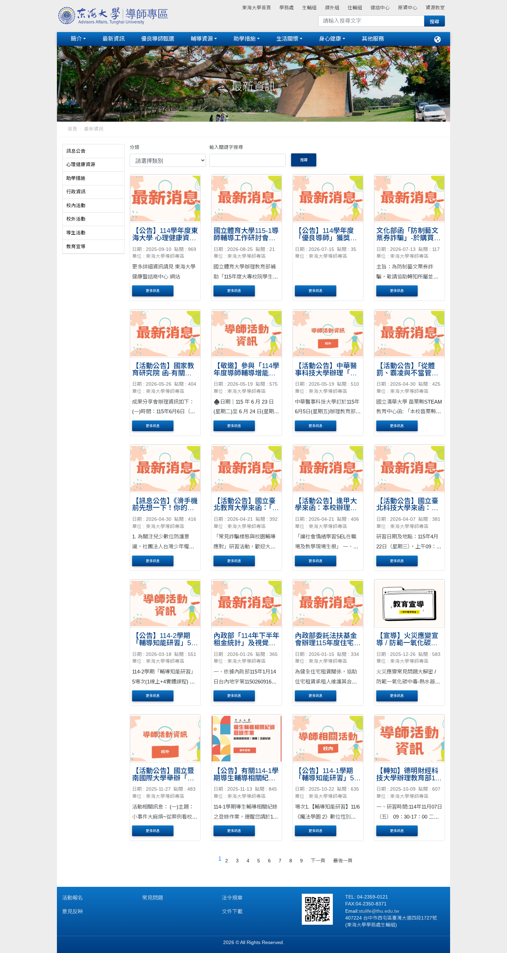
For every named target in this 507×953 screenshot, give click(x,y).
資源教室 (435, 7)
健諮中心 (380, 7)
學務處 (286, 7)
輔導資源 (202, 39)
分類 (134, 147)
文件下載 (232, 911)
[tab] (93, 151)
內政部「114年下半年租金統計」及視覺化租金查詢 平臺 (246, 643)
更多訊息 (153, 291)
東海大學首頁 (256, 7)
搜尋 (304, 160)
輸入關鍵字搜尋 (226, 147)
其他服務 (373, 39)
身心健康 (330, 39)
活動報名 (72, 898)
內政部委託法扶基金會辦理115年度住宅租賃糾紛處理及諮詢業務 (328, 646)
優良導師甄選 (157, 39)
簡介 (76, 39)
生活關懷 (287, 39)
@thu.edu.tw (385, 911)
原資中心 (407, 7)
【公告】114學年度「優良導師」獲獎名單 (326, 238)
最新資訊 (113, 39)
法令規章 (232, 898)
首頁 (72, 129)
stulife (365, 911)
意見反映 (72, 911)
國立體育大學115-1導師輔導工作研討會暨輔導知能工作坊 (246, 238)
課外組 (332, 7)
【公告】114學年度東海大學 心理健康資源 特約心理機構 (165, 238)
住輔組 (355, 7)
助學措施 (244, 39)
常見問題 (152, 898)
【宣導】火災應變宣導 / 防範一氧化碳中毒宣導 (407, 643)
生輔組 (309, 7)
